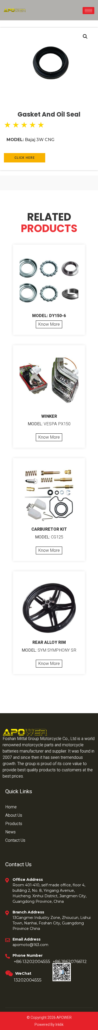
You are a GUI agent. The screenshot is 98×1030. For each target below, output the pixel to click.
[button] (85, 36)
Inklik (59, 1024)
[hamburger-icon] (88, 10)
